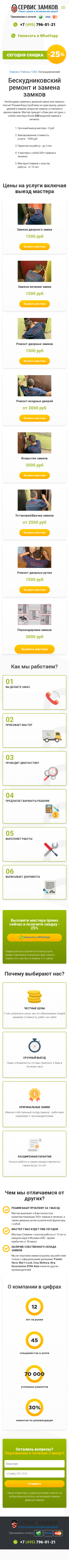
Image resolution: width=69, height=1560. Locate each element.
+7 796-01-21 (38, 24)
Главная (14, 71)
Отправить (34, 1483)
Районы (25, 71)
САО (34, 71)
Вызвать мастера (34, 246)
